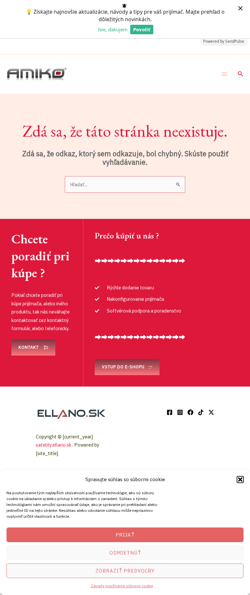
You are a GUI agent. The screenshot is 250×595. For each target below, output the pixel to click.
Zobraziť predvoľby (125, 571)
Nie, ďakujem (113, 29)
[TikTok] (201, 412)
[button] (240, 479)
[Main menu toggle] (224, 74)
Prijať (125, 535)
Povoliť (141, 29)
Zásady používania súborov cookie (122, 585)
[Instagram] (180, 412)
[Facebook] (170, 412)
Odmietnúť (125, 553)
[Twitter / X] (211, 412)
